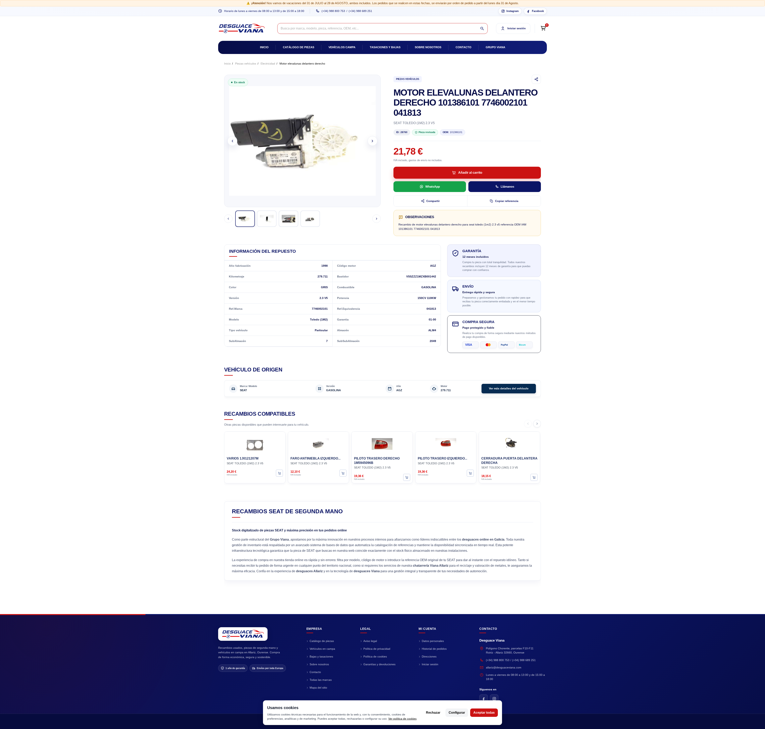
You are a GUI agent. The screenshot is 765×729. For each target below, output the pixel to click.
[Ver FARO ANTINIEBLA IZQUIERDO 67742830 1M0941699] (342, 472)
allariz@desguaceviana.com (503, 667)
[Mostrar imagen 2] (267, 219)
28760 (401, 132)
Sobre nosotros (428, 47)
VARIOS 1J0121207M (242, 458)
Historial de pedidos (434, 648)
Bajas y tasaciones (321, 656)
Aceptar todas (484, 712)
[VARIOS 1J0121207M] (254, 443)
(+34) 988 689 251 (360, 11)
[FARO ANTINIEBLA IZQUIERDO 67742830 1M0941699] (318, 443)
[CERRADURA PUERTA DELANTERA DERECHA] (509, 443)
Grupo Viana (495, 47)
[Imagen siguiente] (372, 141)
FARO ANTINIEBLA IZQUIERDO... (315, 458)
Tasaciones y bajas (385, 47)
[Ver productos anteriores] (528, 423)
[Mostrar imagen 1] (245, 219)
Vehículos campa (342, 47)
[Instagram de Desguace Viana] (494, 698)
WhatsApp (432, 186)
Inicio (264, 47)
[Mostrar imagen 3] (288, 219)
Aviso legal (370, 641)
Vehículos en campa (322, 648)
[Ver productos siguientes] (537, 423)
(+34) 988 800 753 (333, 11)
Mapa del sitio (318, 687)
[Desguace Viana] (243, 634)
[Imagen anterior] (232, 141)
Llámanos (507, 186)
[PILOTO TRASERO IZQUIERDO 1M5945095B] (445, 443)
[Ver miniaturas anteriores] (228, 219)
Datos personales (433, 641)
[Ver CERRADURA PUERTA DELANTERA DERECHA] (534, 477)
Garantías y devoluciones (379, 664)
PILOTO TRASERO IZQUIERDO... (442, 458)
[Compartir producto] (536, 79)
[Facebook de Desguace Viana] (483, 698)
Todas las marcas (321, 679)
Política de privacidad (376, 648)
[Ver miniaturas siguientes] (376, 219)
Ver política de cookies (402, 718)
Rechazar (433, 712)
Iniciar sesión (430, 664)
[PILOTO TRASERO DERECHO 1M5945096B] (382, 443)
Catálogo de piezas (298, 47)
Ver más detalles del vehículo (509, 388)
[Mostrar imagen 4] (310, 219)
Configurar (457, 712)
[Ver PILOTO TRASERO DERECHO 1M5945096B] (406, 477)
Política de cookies (375, 656)
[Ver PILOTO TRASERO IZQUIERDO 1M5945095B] (470, 472)
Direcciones (429, 656)
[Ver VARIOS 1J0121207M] (279, 472)
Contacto (463, 47)
